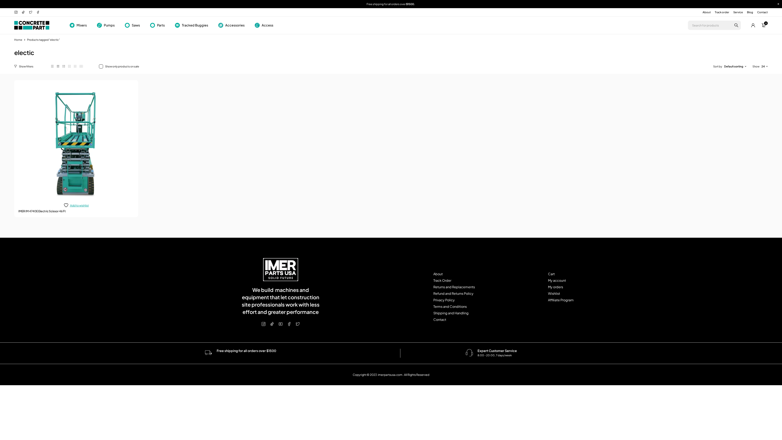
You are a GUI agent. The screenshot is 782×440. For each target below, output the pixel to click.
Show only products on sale (122, 66)
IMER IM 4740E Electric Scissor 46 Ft (42, 211)
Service (738, 12)
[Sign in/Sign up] (753, 25)
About (707, 12)
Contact (762, 12)
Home (18, 39)
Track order (722, 12)
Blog (750, 12)
